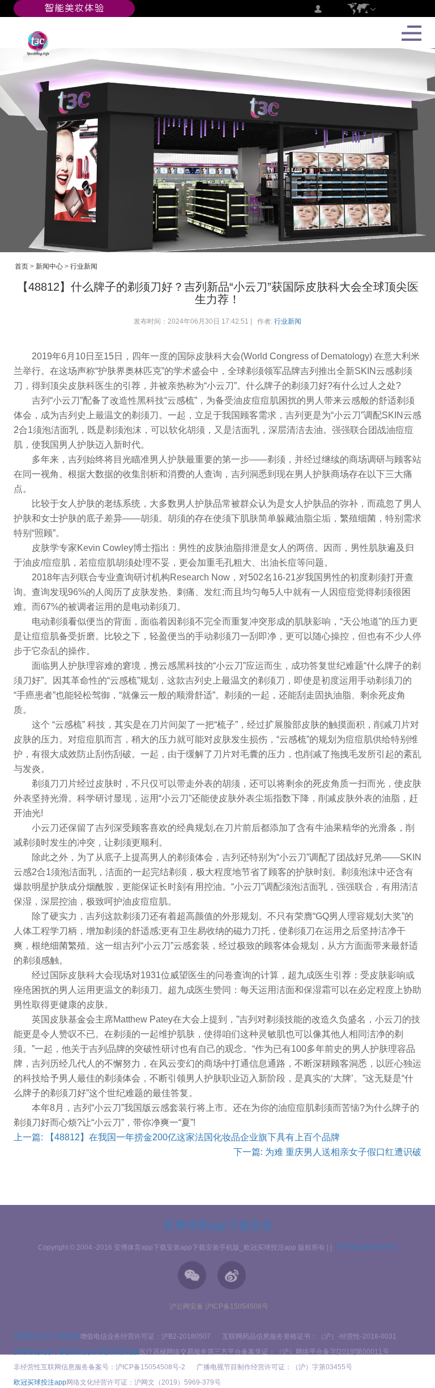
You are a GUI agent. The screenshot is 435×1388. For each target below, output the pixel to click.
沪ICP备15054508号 (365, 1247)
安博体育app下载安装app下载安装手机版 (76, 1352)
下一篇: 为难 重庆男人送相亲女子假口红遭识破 (327, 1152)
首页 (21, 266)
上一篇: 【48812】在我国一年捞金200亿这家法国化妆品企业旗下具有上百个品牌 (177, 1137)
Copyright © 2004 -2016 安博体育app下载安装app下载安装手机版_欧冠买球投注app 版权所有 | (184, 1247)
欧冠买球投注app (40, 1382)
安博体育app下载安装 (217, 1225)
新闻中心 (49, 266)
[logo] (33, 43)
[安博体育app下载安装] (74, 8)
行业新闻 (83, 266)
